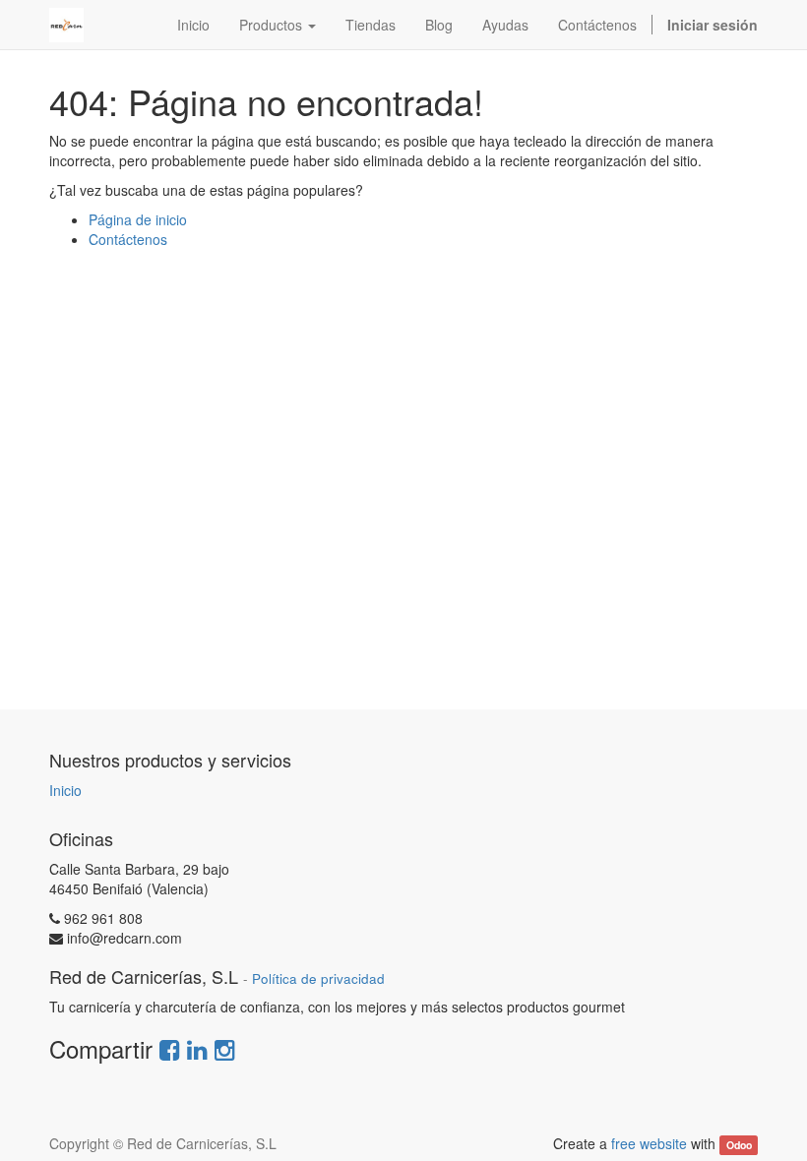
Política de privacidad (318, 978)
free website (649, 1143)
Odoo (739, 1144)
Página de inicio (138, 219)
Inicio (65, 790)
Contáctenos (128, 239)
